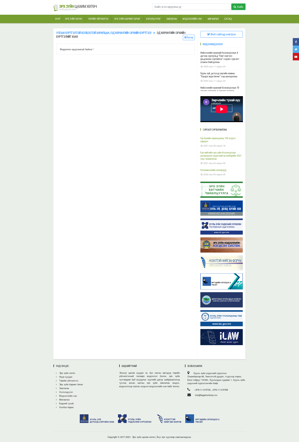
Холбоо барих (66, 407)
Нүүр (57, 18)
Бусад (228, 18)
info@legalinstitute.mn (206, 395)
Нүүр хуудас (65, 376)
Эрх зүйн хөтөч (73, 18)
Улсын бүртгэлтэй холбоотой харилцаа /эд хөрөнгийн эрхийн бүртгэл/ (104, 33)
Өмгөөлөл (213, 18)
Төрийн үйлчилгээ (98, 18)
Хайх (239, 7)
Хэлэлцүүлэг (153, 18)
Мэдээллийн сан (192, 18)
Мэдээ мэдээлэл (213, 44)
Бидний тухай (66, 403)
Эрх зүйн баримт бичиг (127, 18)
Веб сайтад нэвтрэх (223, 34)
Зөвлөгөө (171, 18)
